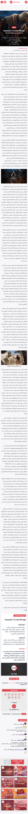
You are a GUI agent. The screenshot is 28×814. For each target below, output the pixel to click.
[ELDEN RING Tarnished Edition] (7, 771)
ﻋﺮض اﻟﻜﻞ (7, 762)
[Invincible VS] (7, 805)
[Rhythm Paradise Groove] (20, 794)
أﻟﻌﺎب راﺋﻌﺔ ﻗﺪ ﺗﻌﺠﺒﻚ (17, 762)
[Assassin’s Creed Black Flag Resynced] (7, 782)
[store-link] (4, 2)
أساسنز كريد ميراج (6, 714)
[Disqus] (14, 738)
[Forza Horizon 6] (20, 805)
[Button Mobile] (26, 2)
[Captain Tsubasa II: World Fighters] (20, 771)
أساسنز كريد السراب (16, 714)
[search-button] (2, 2)
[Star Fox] (7, 794)
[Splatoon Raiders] (20, 782)
